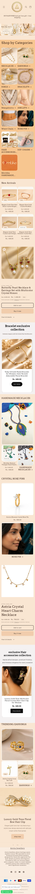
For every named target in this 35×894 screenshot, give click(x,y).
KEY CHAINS (24, 150)
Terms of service (13, 889)
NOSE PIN (22, 129)
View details (17, 711)
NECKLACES (7, 66)
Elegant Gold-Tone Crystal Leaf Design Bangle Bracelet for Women (9, 232)
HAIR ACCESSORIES (8, 151)
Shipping (16, 299)
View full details (6, 317)
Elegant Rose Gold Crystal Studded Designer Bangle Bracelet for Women (25, 205)
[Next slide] (22, 845)
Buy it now (17, 311)
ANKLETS (22, 108)
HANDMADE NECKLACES (25, 468)
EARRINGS (23, 66)
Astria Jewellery (17, 848)
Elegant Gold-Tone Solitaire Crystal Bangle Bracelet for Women (26, 232)
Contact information (18, 892)
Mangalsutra (7, 108)
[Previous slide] (13, 845)
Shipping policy (24, 889)
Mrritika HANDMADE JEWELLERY (7, 174)
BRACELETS (23, 87)
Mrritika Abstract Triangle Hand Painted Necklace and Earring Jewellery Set (9, 464)
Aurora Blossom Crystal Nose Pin (17, 517)
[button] (4, 7)
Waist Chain (7, 129)
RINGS (4, 87)
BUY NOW (17, 386)
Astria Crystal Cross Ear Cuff (9, 779)
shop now (17, 836)
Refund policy (25, 886)
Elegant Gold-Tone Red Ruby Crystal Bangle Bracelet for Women (9, 205)
